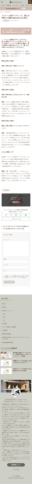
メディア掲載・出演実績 (9, 327)
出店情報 (4, 330)
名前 (5, 259)
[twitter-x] (16, 469)
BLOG (4, 303)
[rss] (18, 476)
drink (4, 314)
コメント (6, 239)
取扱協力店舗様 (6, 334)
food (4, 317)
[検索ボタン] (2, 2)
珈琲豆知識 (6, 20)
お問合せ (4, 323)
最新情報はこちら (16, 464)
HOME (4, 307)
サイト (5, 270)
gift (4, 320)
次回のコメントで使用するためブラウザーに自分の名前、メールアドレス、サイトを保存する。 (16, 276)
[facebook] (14, 469)
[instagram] (18, 469)
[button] (6, 215)
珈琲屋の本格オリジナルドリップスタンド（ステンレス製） (15, 338)
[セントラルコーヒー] (16, 2)
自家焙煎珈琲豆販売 (7, 342)
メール (5, 264)
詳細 (23, 8)
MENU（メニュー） (7, 310)
